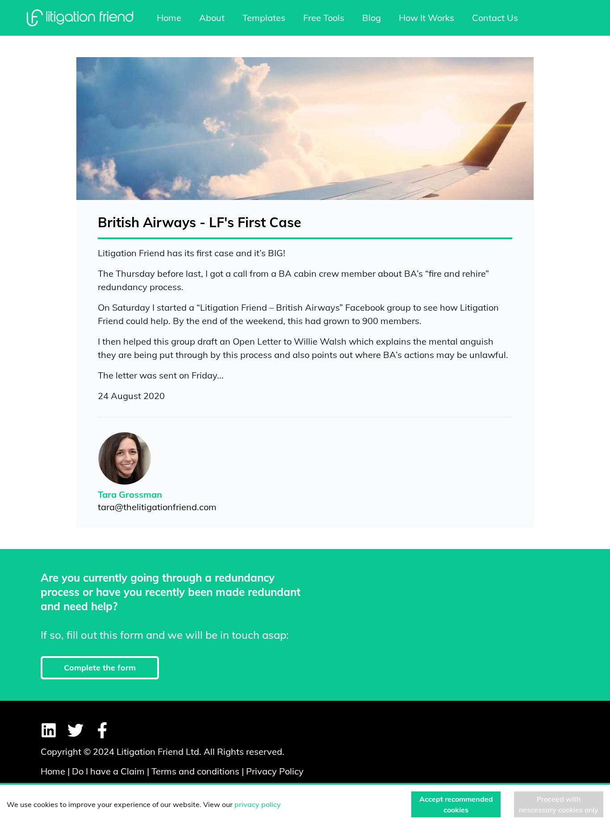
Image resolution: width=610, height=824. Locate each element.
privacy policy (257, 804)
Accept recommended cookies (456, 804)
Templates (263, 17)
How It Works (426, 17)
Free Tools (323, 17)
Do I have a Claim (108, 771)
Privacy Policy (275, 771)
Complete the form (100, 667)
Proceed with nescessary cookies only (558, 804)
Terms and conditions (195, 771)
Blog (371, 17)
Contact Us (495, 17)
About (212, 17)
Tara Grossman (130, 494)
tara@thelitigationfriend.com (157, 506)
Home (169, 17)
